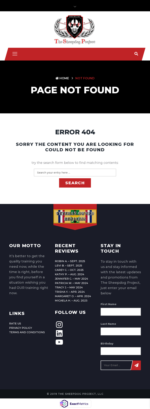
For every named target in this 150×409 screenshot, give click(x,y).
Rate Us (15, 323)
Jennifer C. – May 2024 (71, 278)
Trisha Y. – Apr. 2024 (70, 291)
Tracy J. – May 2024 (69, 287)
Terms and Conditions (27, 332)
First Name (109, 304)
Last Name (108, 324)
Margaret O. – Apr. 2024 (73, 296)
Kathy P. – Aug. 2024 (69, 274)
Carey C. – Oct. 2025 (69, 270)
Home (64, 78)
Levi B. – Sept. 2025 (68, 265)
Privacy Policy (20, 328)
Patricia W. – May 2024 (71, 283)
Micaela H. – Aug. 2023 (71, 300)
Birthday (107, 343)
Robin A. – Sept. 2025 (70, 261)
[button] (75, 6)
